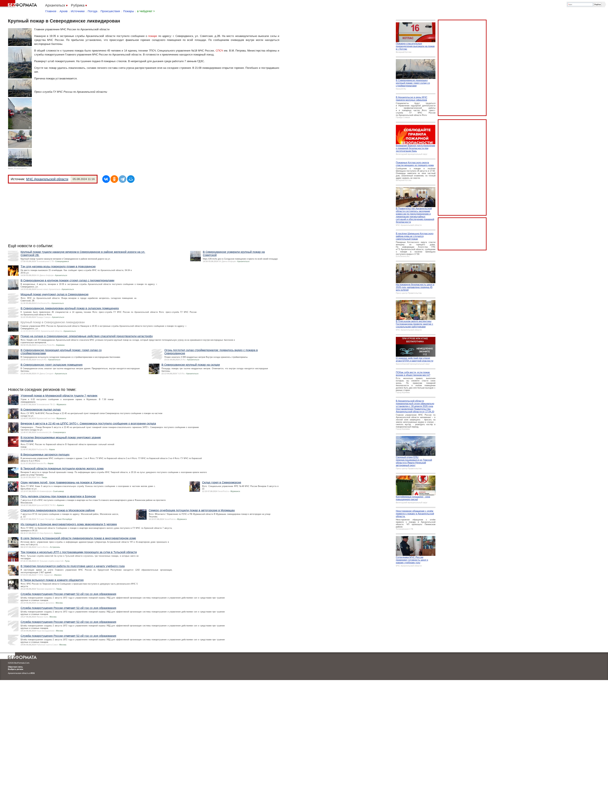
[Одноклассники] (114, 179)
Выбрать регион (15, 669)
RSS (33, 673)
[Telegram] (122, 179)
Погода (92, 11)
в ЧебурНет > (146, 11)
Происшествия (110, 11)
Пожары (128, 11)
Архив (64, 11)
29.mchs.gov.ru (20, 168)
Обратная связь (15, 667)
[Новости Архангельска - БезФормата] (19, 4)
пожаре (152, 36)
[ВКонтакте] (106, 179)
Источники (78, 11)
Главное (50, 11)
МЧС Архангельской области (47, 179)
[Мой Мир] (131, 179)
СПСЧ (219, 50)
